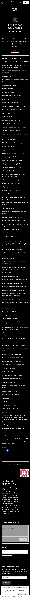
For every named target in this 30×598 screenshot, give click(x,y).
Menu (14, 50)
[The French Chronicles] (15, 9)
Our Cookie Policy (9, 591)
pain (25, 441)
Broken (12, 439)
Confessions (18, 439)
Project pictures (24, 61)
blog (3, 439)
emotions (11, 441)
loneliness (20, 441)
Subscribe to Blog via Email (10, 566)
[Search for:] (15, 551)
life (16, 441)
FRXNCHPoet (5, 61)
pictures (4, 443)
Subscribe (6, 582)
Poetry (9, 443)
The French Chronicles (15, 26)
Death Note (25, 439)
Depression (5, 441)
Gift (26, 2)
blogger (7, 439)
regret (14, 443)
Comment (23, 539)
